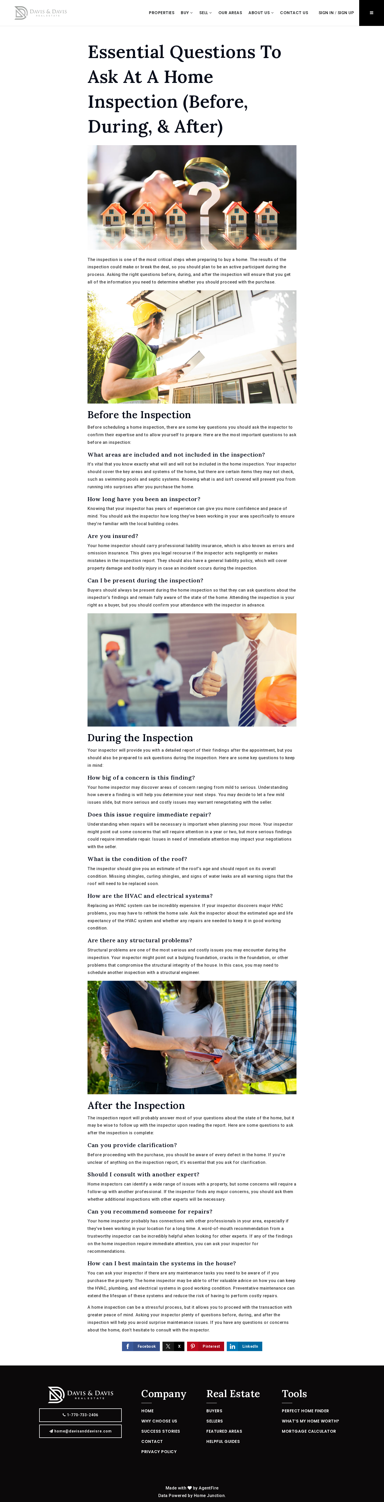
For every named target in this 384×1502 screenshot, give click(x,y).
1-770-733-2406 (82, 1415)
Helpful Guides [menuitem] (223, 1441)
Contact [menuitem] (152, 1441)
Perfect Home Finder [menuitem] (305, 1411)
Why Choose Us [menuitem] (159, 1421)
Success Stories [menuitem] (160, 1431)
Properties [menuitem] (161, 12)
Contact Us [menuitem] (294, 12)
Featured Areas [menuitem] (224, 1431)
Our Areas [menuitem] (230, 12)
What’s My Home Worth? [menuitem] (310, 1421)
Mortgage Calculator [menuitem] (309, 1431)
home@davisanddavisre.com (83, 1431)
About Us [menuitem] (259, 12)
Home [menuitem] (147, 1411)
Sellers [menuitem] (214, 1421)
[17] (40, 12)
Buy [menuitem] (185, 12)
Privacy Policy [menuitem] (159, 1451)
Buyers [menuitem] (214, 1411)
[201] (80, 1394)
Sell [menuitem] (204, 12)
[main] (192, 695)
